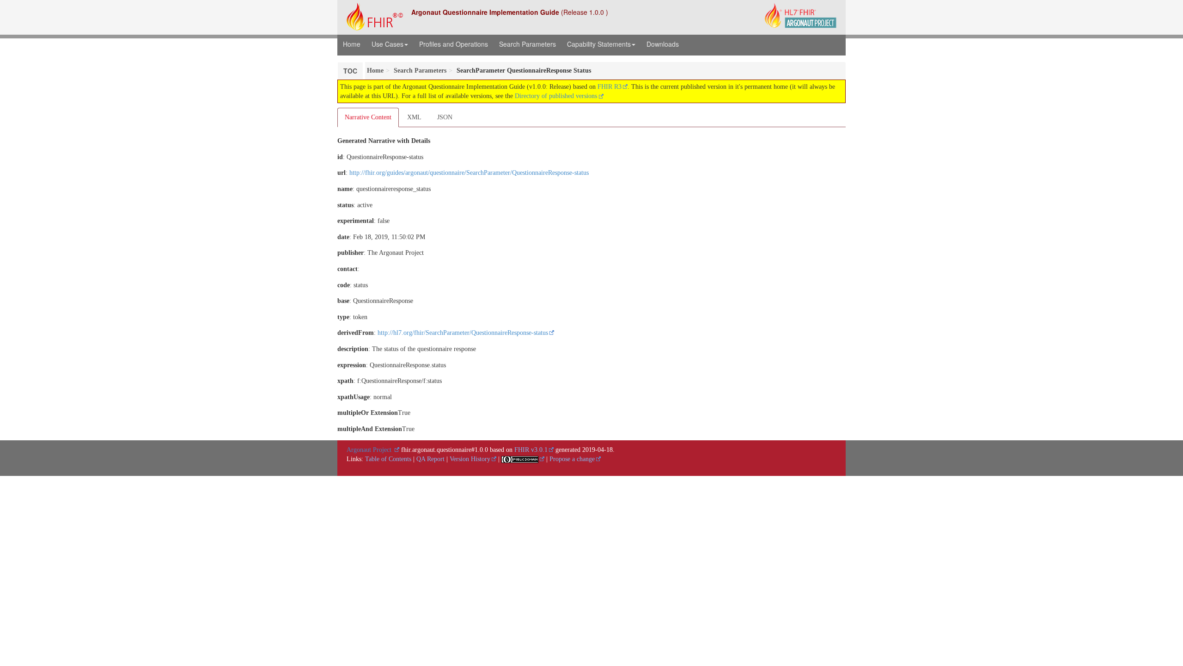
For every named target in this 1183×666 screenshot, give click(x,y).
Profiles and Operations (453, 44)
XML (414, 117)
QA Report (430, 459)
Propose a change (572, 459)
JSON (444, 117)
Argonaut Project (370, 449)
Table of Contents (388, 459)
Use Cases (387, 44)
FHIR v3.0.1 (531, 449)
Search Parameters (527, 44)
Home (351, 44)
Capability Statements (599, 44)
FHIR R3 (610, 86)
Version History (470, 459)
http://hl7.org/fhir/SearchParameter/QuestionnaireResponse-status (463, 332)
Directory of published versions (557, 95)
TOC (350, 70)
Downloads (662, 44)
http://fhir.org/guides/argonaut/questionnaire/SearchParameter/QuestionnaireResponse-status (469, 172)
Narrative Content (368, 117)
